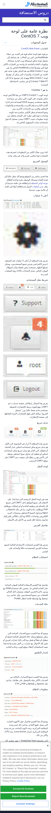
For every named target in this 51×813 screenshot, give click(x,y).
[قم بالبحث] (45, 20)
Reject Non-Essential (23, 796)
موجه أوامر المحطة (39, 183)
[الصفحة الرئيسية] (36, 4)
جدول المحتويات (39, 42)
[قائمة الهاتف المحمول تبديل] (4, 4)
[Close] (48, 745)
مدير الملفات (37, 186)
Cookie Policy (23, 781)
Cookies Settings (25, 804)
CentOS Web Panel (30, 48)
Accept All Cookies (23, 789)
